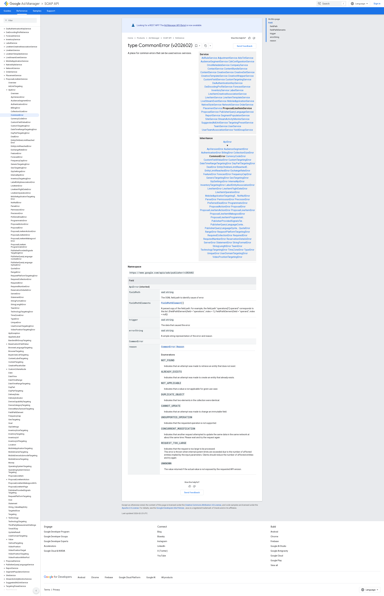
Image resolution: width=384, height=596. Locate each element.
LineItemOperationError (227, 192)
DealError (211, 167)
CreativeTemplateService (214, 75)
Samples (37, 10)
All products (167, 577)
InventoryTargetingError (212, 185)
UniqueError (213, 253)
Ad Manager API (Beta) (175, 25)
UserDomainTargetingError (234, 253)
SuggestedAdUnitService (214, 122)
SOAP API (52, 4)
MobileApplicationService (240, 101)
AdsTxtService (245, 57)
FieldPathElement (171, 303)
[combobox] (331, 3)
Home (130, 38)
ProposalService (210, 111)
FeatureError (209, 174)
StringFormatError (242, 242)
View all (274, 565)
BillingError (227, 152)
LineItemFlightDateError (234, 188)
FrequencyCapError (242, 174)
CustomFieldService (214, 79)
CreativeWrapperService (241, 75)
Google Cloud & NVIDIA (54, 551)
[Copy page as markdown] (205, 45)
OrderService (246, 104)
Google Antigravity (279, 551)
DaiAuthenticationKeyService (227, 83)
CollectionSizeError (244, 152)
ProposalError (238, 206)
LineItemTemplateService (236, 97)
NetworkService (230, 104)
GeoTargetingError (239, 177)
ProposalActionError (219, 206)
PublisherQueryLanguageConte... (227, 224)
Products (141, 38)
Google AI (150, 577)
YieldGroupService (243, 129)
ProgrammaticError (238, 203)
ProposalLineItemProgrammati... (227, 217)
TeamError (237, 246)
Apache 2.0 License (130, 508)
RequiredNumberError (214, 239)
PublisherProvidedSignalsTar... (227, 221)
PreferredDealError (217, 203)
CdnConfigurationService (241, 61)
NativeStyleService (211, 104)
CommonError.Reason (172, 346)
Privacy (56, 590)
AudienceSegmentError (236, 149)
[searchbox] (20, 20)
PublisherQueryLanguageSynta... (221, 228)
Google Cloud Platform (129, 577)
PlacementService (212, 108)
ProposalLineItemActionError (215, 210)
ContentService (208, 72)
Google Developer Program (56, 532)
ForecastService (241, 86)
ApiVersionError (215, 149)
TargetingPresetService (240, 122)
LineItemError (214, 188)
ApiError (227, 141)
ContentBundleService (235, 68)
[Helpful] (249, 38)
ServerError (210, 242)
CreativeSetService (244, 72)
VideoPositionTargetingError (227, 257)
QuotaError (244, 228)
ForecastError (224, 174)
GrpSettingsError (219, 181)
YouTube (161, 555)
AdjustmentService (227, 57)
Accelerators (50, 546)
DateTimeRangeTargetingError (215, 163)
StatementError (224, 242)
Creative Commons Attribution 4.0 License (203, 505)
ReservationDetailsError (239, 239)
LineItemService (213, 97)
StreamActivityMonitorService (233, 119)
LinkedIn (161, 546)
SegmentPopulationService (235, 115)
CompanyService (239, 65)
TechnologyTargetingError (214, 249)
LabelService (236, 90)
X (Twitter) (162, 551)
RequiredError (240, 235)
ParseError (210, 199)
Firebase (275, 541)
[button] (19, 29)
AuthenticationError (211, 152)
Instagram (162, 541)
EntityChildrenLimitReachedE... (232, 167)
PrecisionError (242, 199)
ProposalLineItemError (243, 210)
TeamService (221, 126)
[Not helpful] (254, 38)
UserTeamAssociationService (217, 129)
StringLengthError (222, 246)
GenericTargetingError (217, 177)
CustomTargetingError (239, 159)
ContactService (216, 68)
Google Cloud (277, 555)
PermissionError (225, 199)
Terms (47, 590)
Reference (21, 10)
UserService (234, 126)
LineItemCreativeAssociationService (227, 93)
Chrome (274, 536)
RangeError (211, 231)
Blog (159, 532)
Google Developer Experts (56, 541)
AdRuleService (209, 57)
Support (51, 10)
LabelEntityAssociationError (240, 185)
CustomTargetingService (238, 79)
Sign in (377, 3)
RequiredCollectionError (219, 235)
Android (274, 532)
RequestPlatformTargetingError (233, 231)
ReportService (212, 115)
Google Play (276, 560)
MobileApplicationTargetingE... (221, 195)
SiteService (211, 119)
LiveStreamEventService (213, 101)
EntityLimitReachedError (217, 170)
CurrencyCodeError (236, 156)
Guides (7, 10)
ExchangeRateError (240, 170)
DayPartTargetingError (243, 163)
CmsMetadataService (218, 65)
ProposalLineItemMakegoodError (227, 213)
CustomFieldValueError (216, 159)
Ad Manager (30, 4)
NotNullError (243, 195)
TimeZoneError (236, 249)
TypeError (249, 249)
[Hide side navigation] (36, 591)
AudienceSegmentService (214, 61)
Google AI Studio (278, 546)
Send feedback (244, 46)
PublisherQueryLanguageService (236, 111)
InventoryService (220, 90)
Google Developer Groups (56, 536)
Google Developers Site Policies (170, 508)
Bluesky (161, 536)
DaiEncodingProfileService (218, 86)
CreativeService (225, 72)
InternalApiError (236, 181)
